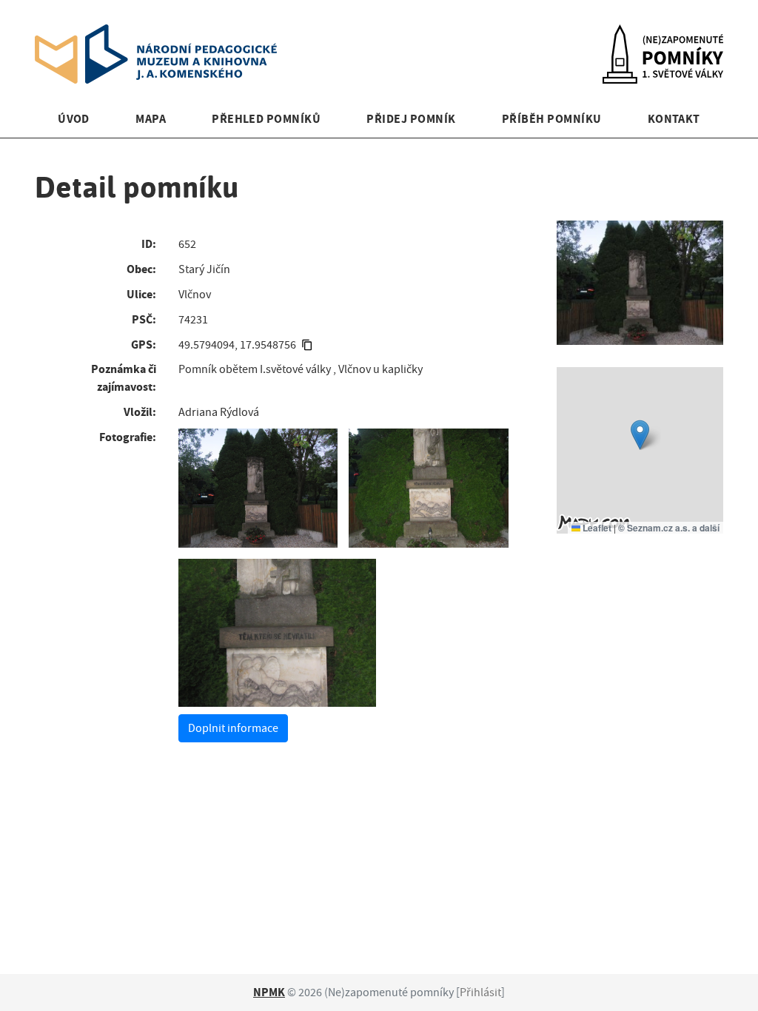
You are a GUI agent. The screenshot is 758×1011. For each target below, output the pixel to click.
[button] (640, 435)
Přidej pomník (410, 119)
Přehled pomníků (266, 119)
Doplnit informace (233, 728)
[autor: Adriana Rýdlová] (258, 488)
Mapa (150, 119)
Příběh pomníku (552, 119)
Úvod (74, 119)
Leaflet (595, 527)
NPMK (269, 992)
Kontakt (674, 119)
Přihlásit (480, 992)
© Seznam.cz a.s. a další (669, 527)
